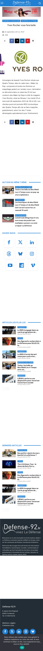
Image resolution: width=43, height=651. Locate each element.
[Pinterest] (27, 41)
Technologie (22, 450)
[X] (17, 41)
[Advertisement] (21, 149)
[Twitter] (20, 242)
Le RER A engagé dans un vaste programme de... (27, 331)
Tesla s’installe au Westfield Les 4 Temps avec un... (27, 367)
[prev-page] (3, 388)
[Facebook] (12, 41)
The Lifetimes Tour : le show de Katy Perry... (26, 465)
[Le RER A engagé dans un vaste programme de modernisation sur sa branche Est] (9, 330)
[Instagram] (31, 254)
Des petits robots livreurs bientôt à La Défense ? (28, 454)
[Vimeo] (33, 265)
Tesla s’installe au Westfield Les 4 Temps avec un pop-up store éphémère (27, 192)
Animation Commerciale (11, 21)
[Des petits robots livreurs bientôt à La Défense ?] (9, 453)
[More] (33, 41)
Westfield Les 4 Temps (29, 21)
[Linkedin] (22, 41)
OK (22, 647)
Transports (22, 327)
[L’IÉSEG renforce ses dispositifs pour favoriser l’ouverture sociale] (9, 379)
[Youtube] (10, 265)
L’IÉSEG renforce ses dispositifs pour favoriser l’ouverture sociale (28, 380)
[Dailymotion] (21, 265)
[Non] (40, 642)
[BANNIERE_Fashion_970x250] (21, 12)
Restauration (20, 215)
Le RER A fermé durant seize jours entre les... (27, 355)
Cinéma (20, 338)
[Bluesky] (20, 254)
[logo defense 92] (21, 3)
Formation (21, 375)
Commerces (19, 200)
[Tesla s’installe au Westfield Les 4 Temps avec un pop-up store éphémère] (8, 190)
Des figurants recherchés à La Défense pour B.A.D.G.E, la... (29, 343)
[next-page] (7, 388)
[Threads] (9, 254)
